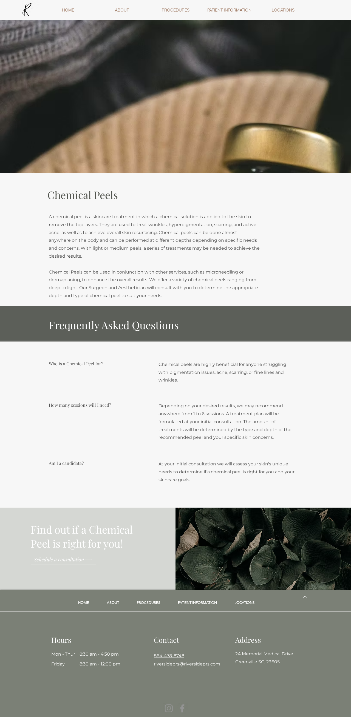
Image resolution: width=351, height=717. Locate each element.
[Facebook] (182, 708)
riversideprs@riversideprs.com (187, 664)
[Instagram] (168, 708)
